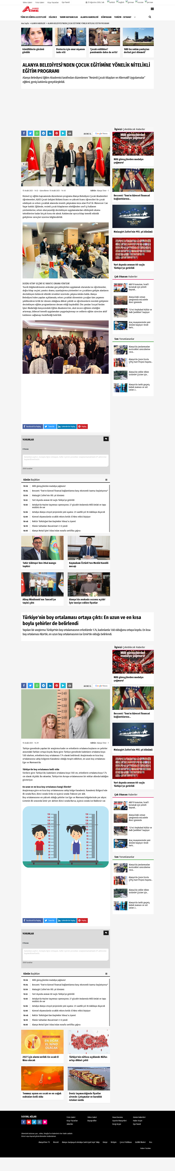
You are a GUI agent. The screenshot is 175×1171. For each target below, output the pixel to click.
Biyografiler (92, 1121)
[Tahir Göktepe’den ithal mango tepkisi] (42, 548)
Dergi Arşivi (116, 1124)
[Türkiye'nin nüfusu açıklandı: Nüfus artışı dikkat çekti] (89, 1042)
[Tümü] (135, 17)
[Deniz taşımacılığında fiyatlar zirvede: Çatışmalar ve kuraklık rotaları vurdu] (89, 1078)
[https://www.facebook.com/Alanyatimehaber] (23, 1122)
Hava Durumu (117, 1117)
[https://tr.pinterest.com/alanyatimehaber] (45, 1122)
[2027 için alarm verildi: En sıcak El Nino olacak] (42, 1042)
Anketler (70, 1124)
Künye (105, 1142)
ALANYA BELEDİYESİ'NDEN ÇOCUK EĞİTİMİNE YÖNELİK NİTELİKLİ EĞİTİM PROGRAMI (78, 23)
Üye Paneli (66, 2)
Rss (150, 1142)
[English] (120, 2)
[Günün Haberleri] (106, 479)
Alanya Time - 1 (103, 190)
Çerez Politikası (126, 1142)
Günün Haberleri (139, 1117)
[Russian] (139, 2)
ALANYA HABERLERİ (38, 23)
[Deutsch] (130, 2)
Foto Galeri (71, 1117)
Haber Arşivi (137, 1121)
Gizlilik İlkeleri (140, 1142)
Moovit (56, 1142)
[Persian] (149, 2)
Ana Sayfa (25, 23)
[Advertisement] (65, 109)
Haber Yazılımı (145, 1148)
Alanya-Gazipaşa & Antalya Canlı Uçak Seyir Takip (81, 1142)
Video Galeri (92, 1117)
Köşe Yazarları (72, 1121)
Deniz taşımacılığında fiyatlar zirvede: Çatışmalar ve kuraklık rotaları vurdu (85, 1097)
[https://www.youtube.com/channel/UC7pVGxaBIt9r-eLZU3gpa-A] (29, 1122)
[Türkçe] (111, 2)
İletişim (113, 1142)
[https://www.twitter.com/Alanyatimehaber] (34, 1122)
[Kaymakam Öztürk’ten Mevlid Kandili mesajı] (89, 548)
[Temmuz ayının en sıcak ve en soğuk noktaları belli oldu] (42, 1078)
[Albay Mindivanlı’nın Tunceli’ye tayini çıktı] (42, 584)
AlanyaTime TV (44, 1142)
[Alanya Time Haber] (35, 9)
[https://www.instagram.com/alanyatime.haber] (39, 1122)
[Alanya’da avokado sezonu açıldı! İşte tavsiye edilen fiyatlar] (89, 584)
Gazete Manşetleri (119, 1121)
